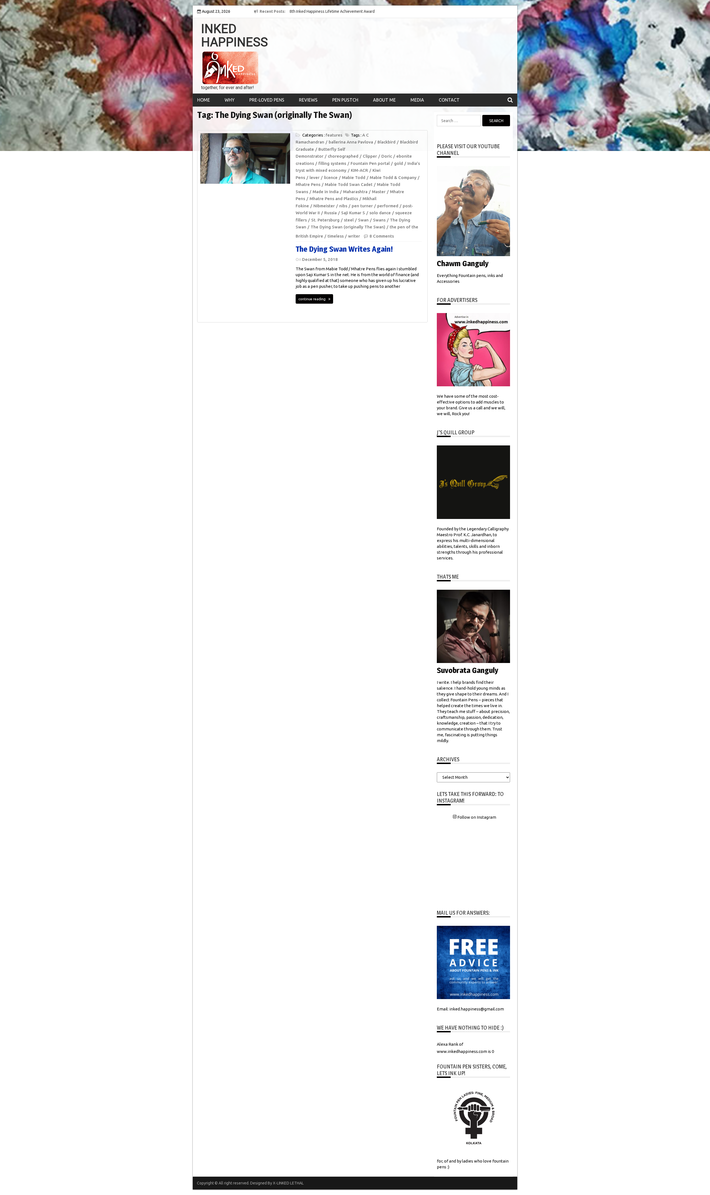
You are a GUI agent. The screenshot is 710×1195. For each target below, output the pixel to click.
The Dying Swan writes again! (344, 249)
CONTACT (449, 99)
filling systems (332, 163)
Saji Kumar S (353, 212)
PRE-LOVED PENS (266, 99)
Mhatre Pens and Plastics (334, 198)
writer (354, 236)
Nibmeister (324, 205)
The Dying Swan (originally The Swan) (348, 227)
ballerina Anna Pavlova (351, 142)
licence (331, 177)
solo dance (380, 212)
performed (387, 205)
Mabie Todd (353, 177)
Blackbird (386, 142)
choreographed (343, 156)
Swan (363, 220)
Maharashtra (355, 191)
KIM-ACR (359, 170)
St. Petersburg (325, 220)
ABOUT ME (384, 99)
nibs (343, 205)
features (334, 135)
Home (203, 99)
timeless (336, 236)
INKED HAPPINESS (234, 35)
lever (315, 177)
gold (398, 163)
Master (379, 191)
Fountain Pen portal (370, 163)
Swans (379, 220)
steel (349, 220)
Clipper (370, 156)
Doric (386, 156)
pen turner (362, 205)
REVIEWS (308, 99)
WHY (230, 99)
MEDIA (417, 99)
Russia (330, 212)
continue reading (312, 299)
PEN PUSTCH (345, 99)
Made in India (326, 191)
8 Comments (381, 236)
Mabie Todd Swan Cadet (348, 184)
